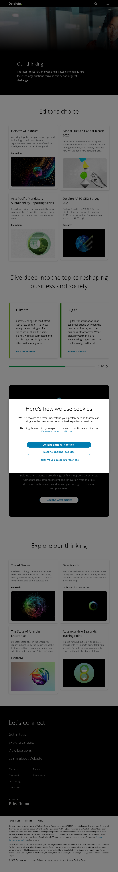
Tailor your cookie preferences (59, 460)
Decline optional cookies (59, 452)
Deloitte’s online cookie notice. (59, 431)
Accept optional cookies (59, 444)
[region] (59, 436)
